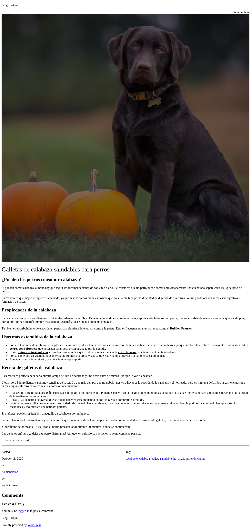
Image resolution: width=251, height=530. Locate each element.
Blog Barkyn (10, 5)
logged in (23, 511)
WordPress (34, 525)
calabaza (144, 458)
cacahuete (132, 458)
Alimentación (10, 472)
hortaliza (178, 458)
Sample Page (241, 12)
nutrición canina (195, 458)
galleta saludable (161, 458)
